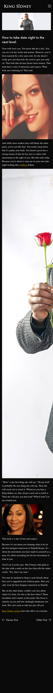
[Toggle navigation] (49, 6)
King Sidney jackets (11, 610)
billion (24, 164)
